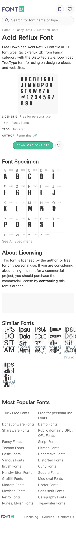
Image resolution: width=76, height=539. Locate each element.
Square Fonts (49, 473)
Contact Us (66, 517)
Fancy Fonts (24, 30)
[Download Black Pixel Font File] (29, 355)
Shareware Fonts (16, 430)
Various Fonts (13, 460)
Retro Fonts (11, 497)
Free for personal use (35, 116)
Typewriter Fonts (51, 503)
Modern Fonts (13, 485)
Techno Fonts (13, 448)
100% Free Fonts (15, 413)
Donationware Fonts (18, 424)
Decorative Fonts (51, 454)
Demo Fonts (48, 424)
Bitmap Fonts (48, 448)
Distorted (18, 129)
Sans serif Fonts (51, 491)
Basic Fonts (11, 454)
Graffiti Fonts (12, 479)
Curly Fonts (47, 466)
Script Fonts (47, 442)
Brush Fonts (11, 466)
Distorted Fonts (47, 30)
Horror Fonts (48, 485)
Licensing (31, 517)
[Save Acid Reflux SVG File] (59, 145)
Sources (48, 517)
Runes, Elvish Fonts (17, 503)
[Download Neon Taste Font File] (60, 355)
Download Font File (33, 145)
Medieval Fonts (50, 479)
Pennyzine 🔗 (26, 135)
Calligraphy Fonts (52, 497)
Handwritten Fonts (17, 473)
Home (6, 30)
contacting (48, 281)
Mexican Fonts (14, 491)
